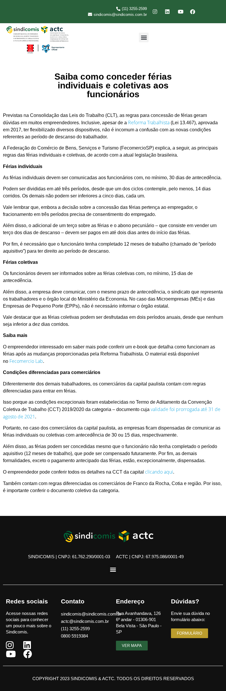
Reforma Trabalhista (149, 122)
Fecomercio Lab (26, 361)
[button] (144, 37)
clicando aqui (159, 472)
